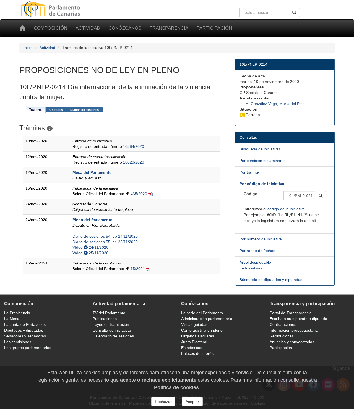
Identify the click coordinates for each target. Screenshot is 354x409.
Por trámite (249, 172)
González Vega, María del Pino (278, 103)
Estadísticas (191, 347)
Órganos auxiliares (197, 336)
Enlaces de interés (197, 353)
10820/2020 (133, 162)
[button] (320, 195)
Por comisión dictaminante (263, 160)
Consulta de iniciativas (112, 330)
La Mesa (11, 318)
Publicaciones (105, 318)
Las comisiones (17, 342)
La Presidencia (17, 313)
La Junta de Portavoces (25, 324)
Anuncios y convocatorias (292, 342)
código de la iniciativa (286, 209)
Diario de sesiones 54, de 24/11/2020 (105, 236)
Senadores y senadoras (25, 336)
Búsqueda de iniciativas (260, 149)
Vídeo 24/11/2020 (90, 247)
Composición (50, 28)
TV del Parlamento (109, 313)
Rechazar (163, 401)
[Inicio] (22, 28)
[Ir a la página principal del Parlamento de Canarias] (51, 8)
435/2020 (139, 194)
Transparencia (169, 28)
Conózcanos (124, 28)
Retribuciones (282, 336)
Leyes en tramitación (111, 324)
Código (250, 194)
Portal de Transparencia (291, 313)
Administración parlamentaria (206, 318)
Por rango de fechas (257, 250)
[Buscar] (294, 12)
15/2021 (138, 268)
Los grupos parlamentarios (27, 347)
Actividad (88, 28)
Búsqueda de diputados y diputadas (271, 279)
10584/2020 (133, 146)
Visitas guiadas (194, 324)
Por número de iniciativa (261, 239)
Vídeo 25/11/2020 (90, 253)
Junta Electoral (194, 342)
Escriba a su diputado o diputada (298, 318)
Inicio (28, 47)
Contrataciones (283, 324)
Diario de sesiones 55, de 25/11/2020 (105, 242)
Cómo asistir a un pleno (202, 330)
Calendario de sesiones (113, 336)
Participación (214, 28)
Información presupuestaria (294, 330)
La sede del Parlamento (202, 313)
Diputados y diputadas (23, 330)
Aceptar (192, 401)
